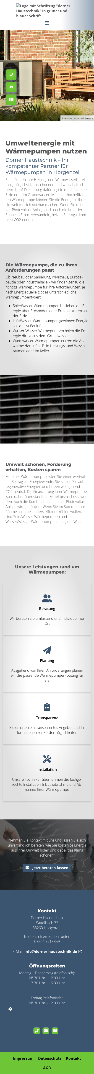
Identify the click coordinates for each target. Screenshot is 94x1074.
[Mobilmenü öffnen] (47, 22)
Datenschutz (49, 1058)
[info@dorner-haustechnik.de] (47, 1030)
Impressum (23, 1058)
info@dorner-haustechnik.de (50, 951)
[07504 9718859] (37, 1030)
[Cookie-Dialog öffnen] (10, 1008)
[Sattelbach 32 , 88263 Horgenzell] (56, 1030)
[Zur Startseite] (47, 10)
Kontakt (73, 1058)
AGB (47, 1067)
